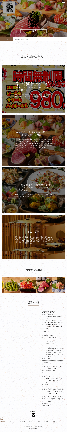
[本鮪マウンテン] (17, 285)
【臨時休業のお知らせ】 (20, 39)
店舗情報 (46, 421)
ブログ (55, 421)
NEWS (6, 39)
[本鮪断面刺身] (33, 285)
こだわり (12, 421)
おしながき (22, 421)
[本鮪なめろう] (49, 285)
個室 (30, 421)
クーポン (38, 421)
